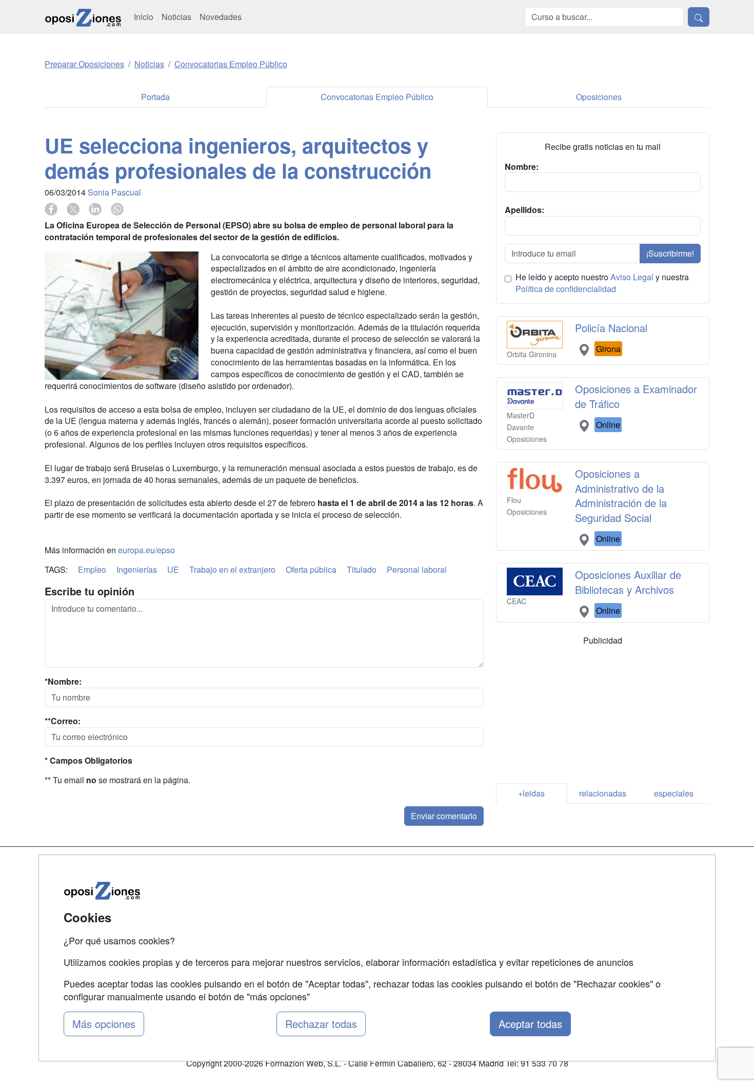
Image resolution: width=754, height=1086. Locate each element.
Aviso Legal (631, 277)
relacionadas (602, 793)
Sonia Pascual (114, 192)
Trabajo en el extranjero (232, 569)
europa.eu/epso (146, 550)
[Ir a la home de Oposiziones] (83, 17)
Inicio (143, 17)
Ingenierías (136, 569)
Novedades (221, 17)
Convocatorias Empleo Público (377, 97)
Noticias (176, 17)
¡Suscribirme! (670, 253)
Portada (155, 97)
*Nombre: (63, 681)
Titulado (361, 569)
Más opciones (103, 1023)
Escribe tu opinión (89, 591)
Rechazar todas (321, 1023)
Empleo (92, 569)
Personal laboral (417, 569)
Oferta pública (311, 569)
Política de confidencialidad (565, 289)
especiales (673, 793)
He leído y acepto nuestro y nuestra (602, 283)
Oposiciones (599, 97)
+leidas (531, 793)
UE (173, 569)
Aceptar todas (530, 1023)
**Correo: (63, 721)
